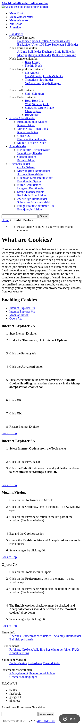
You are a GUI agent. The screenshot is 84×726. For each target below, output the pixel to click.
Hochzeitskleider (19, 163)
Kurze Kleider (26, 125)
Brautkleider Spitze (29, 181)
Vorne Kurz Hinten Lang (32, 128)
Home (5, 220)
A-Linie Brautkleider (30, 174)
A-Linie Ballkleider (29, 51)
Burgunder (31, 114)
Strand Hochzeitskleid (30, 191)
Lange (36, 62)
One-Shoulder (33, 76)
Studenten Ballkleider (65, 44)
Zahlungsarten (18, 663)
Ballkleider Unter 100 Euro (34, 44)
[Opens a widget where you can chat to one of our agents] (69, 719)
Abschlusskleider (59, 41)
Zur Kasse (15, 24)
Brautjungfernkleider (30, 209)
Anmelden (15, 27)
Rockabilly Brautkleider (32, 195)
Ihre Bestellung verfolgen (55, 649)
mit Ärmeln (32, 72)
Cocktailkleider (26, 156)
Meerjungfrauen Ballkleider (34, 55)
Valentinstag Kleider (29, 153)
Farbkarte (15, 649)
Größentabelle (31, 649)
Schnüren (38, 93)
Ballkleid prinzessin (64, 55)
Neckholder (46, 79)
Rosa (28, 100)
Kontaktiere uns (19, 653)
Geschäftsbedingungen (23, 676)
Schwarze (31, 107)
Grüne (42, 107)
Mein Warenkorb (19, 20)
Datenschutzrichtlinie (42, 673)
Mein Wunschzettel (21, 17)
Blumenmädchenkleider (31, 139)
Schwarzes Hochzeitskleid (33, 202)
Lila (41, 100)
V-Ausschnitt (33, 83)
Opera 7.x (15, 318)
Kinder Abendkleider (22, 118)
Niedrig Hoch (33, 65)
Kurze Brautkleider (29, 184)
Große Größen (26, 167)
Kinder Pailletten (27, 132)
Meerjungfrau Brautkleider (33, 170)
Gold (46, 104)
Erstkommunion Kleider (32, 121)
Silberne (37, 104)
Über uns (15, 636)
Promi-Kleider (26, 160)
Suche (43, 216)
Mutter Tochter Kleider (31, 142)
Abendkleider (17, 146)
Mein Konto (16, 13)
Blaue (50, 107)
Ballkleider (16, 34)
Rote (35, 100)
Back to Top (9, 433)
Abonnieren (46, 714)
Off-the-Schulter (53, 76)
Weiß (28, 104)
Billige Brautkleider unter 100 (35, 206)
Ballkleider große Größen (33, 41)
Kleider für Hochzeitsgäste (33, 149)
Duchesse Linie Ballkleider (58, 51)
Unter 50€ (23, 135)
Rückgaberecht (18, 673)
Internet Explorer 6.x (22, 311)
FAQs (76, 649)
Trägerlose (31, 79)
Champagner (33, 111)
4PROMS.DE (46, 721)
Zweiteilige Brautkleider (32, 198)
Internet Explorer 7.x (22, 308)
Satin (28, 93)
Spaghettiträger (51, 83)
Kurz (28, 62)
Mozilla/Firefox (19, 315)
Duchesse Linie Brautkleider (34, 177)
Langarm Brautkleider (30, 188)
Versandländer (51, 663)
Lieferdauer (35, 663)
